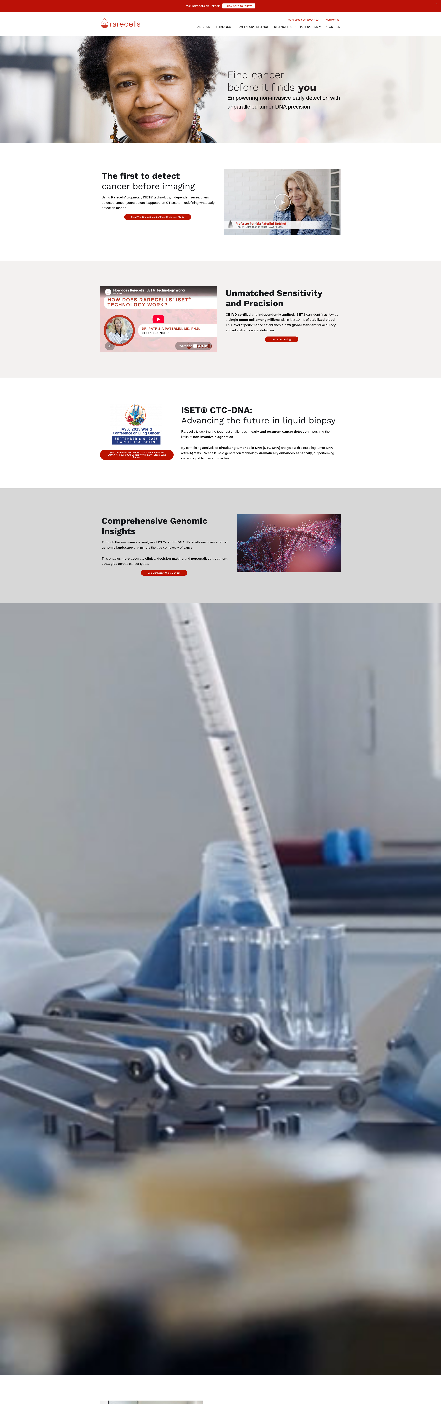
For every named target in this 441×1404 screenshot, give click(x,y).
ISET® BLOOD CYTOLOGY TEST (303, 20)
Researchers (283, 27)
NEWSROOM (333, 27)
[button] (282, 202)
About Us (203, 27)
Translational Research (252, 27)
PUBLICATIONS (309, 27)
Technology (222, 27)
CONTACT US (332, 20)
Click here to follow (239, 6)
